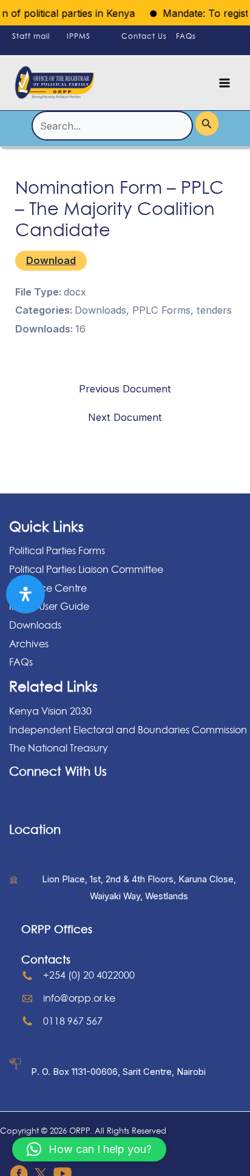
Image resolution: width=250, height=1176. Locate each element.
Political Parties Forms (57, 550)
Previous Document (125, 389)
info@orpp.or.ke (79, 998)
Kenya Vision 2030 (50, 711)
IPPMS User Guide (49, 606)
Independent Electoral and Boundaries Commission (128, 730)
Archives (29, 644)
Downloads (35, 625)
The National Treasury (58, 748)
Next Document (125, 417)
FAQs (186, 36)
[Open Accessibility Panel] (25, 594)
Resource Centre (48, 588)
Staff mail (31, 36)
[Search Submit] (206, 123)
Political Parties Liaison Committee (86, 569)
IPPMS (78, 36)
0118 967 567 (73, 1021)
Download (51, 260)
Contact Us (144, 36)
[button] (89, 1149)
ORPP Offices (56, 929)
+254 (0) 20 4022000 (89, 975)
